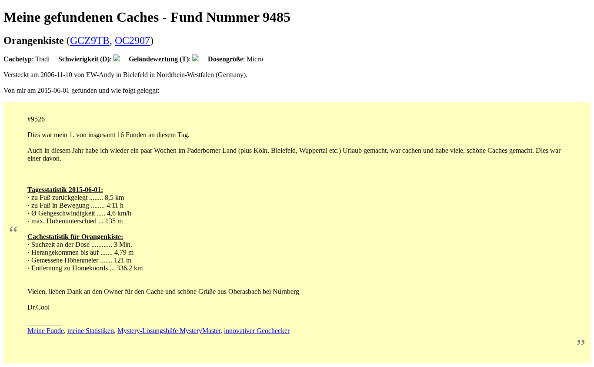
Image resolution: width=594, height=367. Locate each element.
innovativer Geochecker (257, 330)
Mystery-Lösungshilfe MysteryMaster (168, 330)
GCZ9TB (90, 40)
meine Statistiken (90, 330)
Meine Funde (45, 330)
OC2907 (132, 40)
